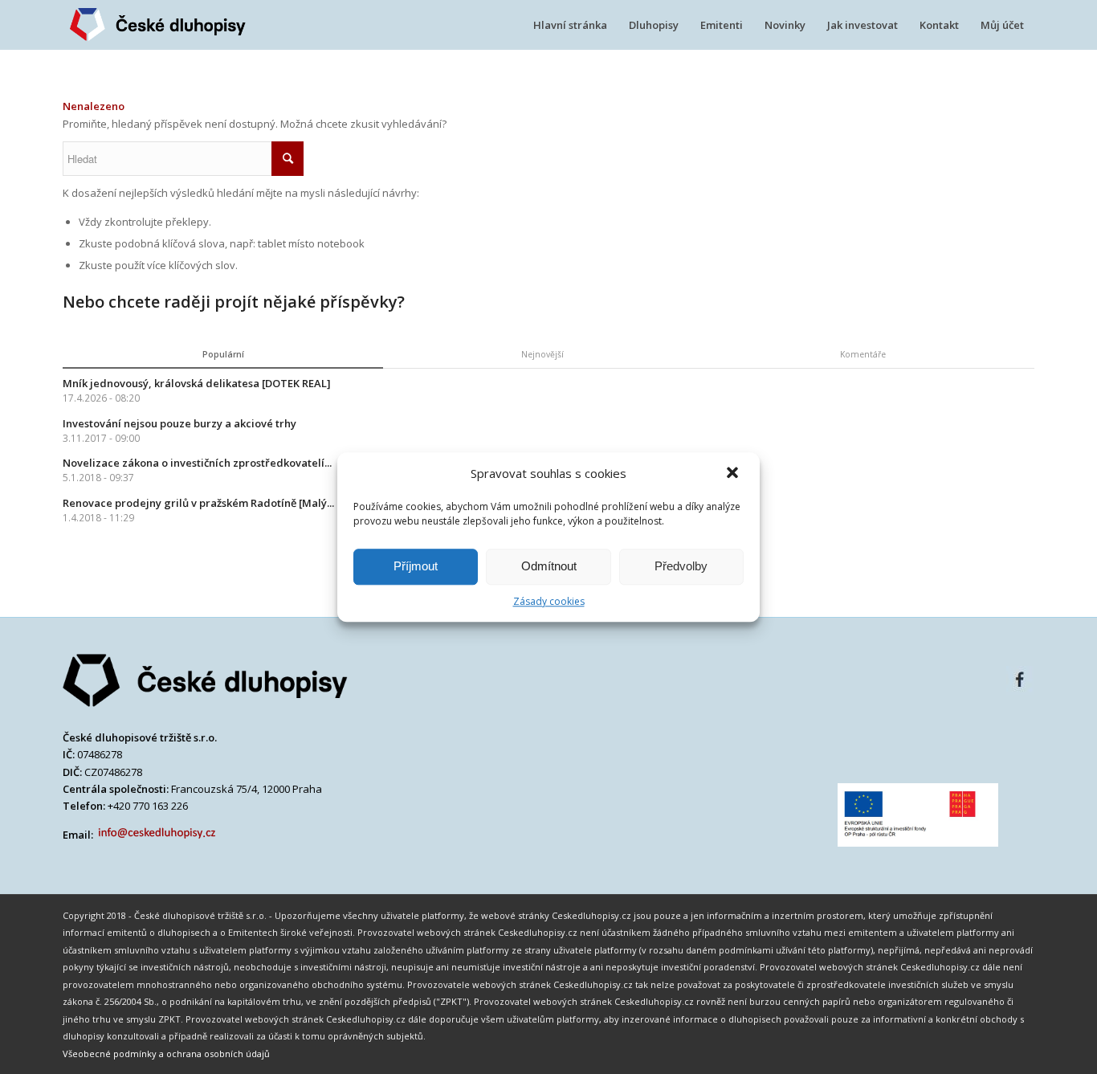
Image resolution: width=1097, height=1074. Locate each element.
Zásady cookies (549, 601)
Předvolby (681, 566)
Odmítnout (549, 566)
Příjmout (416, 566)
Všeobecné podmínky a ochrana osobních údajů (166, 1053)
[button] (734, 474)
